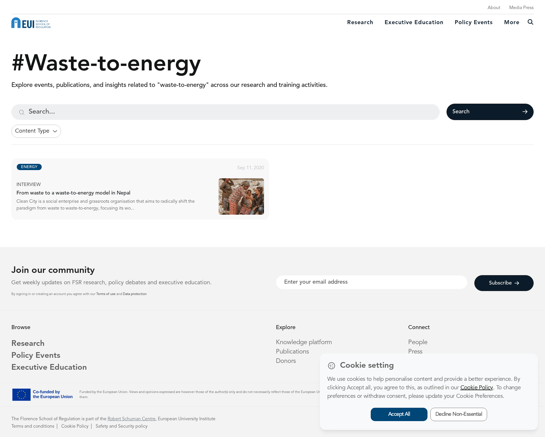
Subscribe (500, 283)
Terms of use (106, 294)
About (494, 8)
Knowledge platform (304, 342)
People (417, 342)
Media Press (521, 8)
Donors (286, 361)
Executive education (414, 23)
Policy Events (474, 23)
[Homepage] (31, 22)
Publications (292, 352)
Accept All (399, 414)
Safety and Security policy (122, 426)
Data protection (135, 294)
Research (360, 23)
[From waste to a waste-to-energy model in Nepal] (145, 189)
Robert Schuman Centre (132, 419)
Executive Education (49, 368)
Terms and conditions (32, 426)
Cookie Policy (75, 426)
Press (415, 352)
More (511, 23)
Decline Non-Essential (458, 414)
